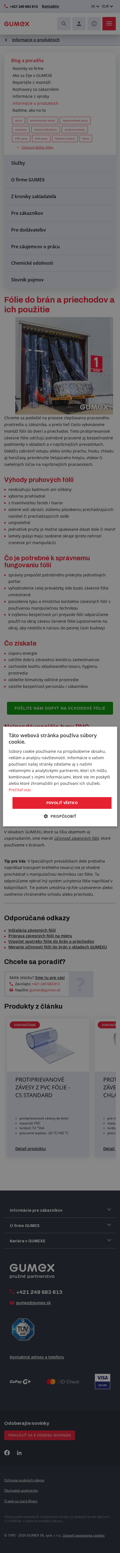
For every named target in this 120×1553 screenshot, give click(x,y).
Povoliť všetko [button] (62, 802)
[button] (60, 816)
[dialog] (60, 776)
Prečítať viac (20, 789)
